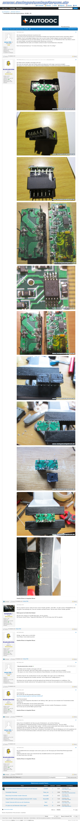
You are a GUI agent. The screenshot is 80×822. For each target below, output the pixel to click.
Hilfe (76, 5)
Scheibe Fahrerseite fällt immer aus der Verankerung (17, 802)
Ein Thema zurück (8, 777)
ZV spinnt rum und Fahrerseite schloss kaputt (16, 805)
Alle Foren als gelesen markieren (44, 818)
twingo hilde (7, 42)
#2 (75, 59)
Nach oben (26, 818)
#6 (75, 689)
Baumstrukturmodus (73, 28)
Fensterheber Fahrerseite (11, 792)
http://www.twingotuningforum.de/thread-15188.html (29, 696)
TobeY (45, 802)
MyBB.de (13, 820)
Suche (55, 5)
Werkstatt (13, 11)
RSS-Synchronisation (56, 818)
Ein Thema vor (16, 777)
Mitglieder (62, 5)
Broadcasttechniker (50, 59)
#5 (75, 662)
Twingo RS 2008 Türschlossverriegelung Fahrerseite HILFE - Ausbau (21, 798)
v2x (68, 796)
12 (52, 805)
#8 (75, 747)
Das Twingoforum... (6, 11)
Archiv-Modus (33, 818)
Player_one (45, 792)
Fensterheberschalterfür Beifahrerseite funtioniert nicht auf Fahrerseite (21, 788)
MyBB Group (31, 820)
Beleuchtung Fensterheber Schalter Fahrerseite (16, 795)
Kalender (70, 5)
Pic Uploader (40, 5)
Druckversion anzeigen (8, 809)
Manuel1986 (46, 798)
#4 (75, 632)
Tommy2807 (46, 795)
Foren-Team (5, 818)
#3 (75, 604)
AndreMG (46, 788)
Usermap (48, 5)
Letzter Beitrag (65, 789)
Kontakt (10, 818)
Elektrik (17, 11)
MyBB (21, 820)
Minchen (46, 805)
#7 (75, 720)
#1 (75, 32)
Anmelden (12, 8)
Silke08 (69, 799)
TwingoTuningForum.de (18, 818)
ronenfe (69, 789)
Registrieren (19, 8)
